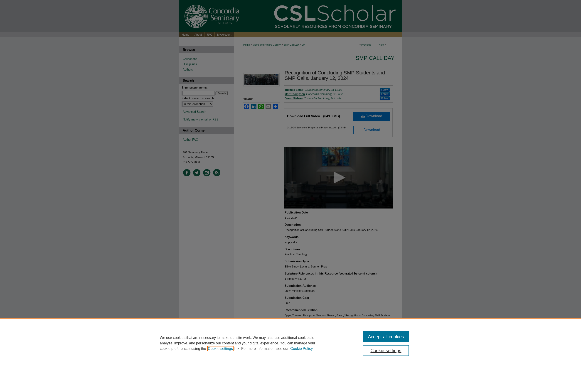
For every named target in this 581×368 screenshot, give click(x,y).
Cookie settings (220, 349)
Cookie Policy (301, 349)
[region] (290, 343)
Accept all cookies (386, 336)
